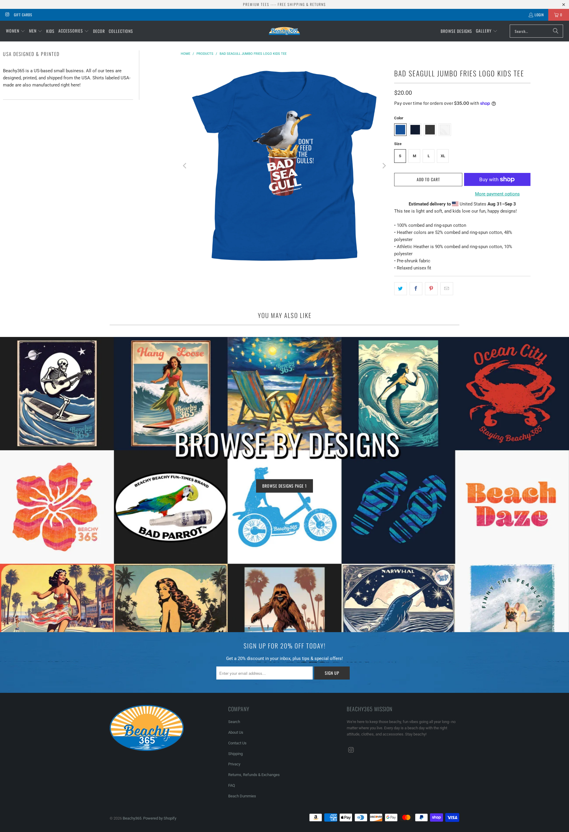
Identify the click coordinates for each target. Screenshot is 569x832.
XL (443, 156)
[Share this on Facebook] (416, 288)
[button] (15, 31)
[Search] (555, 31)
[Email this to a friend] (446, 288)
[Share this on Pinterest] (431, 288)
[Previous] (185, 165)
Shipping (235, 753)
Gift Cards (23, 14)
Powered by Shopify (159, 818)
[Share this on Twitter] (400, 288)
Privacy (234, 764)
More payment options (497, 194)
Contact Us (237, 743)
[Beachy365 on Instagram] (6, 14)
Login (539, 14)
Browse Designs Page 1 (284, 486)
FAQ (231, 785)
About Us (235, 732)
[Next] (384, 165)
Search (234, 721)
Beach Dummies (242, 796)
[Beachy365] (284, 31)
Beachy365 (132, 818)
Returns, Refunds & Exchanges (254, 774)
